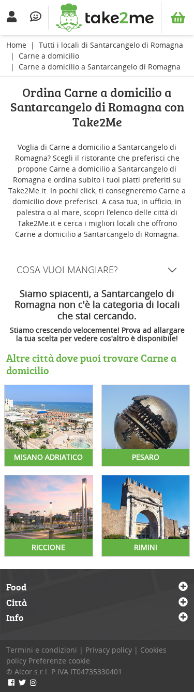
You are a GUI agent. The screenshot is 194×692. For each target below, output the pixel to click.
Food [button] (16, 587)
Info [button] (15, 618)
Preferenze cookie (59, 661)
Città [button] (16, 603)
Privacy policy (108, 650)
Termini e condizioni (41, 650)
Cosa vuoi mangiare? (67, 269)
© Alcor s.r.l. (27, 671)
